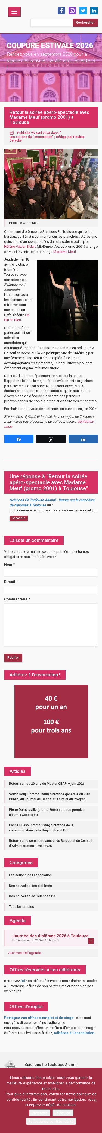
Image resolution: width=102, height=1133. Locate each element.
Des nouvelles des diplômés (30, 886)
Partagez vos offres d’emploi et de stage (38, 1018)
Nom (9, 564)
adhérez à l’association (74, 1033)
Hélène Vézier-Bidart (20, 246)
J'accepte (39, 1113)
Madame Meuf (64, 252)
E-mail (11, 582)
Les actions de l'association (31, 137)
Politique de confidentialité (51, 1121)
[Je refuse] (95, 1100)
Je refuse (63, 1113)
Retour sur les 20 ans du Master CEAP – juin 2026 (47, 784)
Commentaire (17, 599)
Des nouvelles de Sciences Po (32, 896)
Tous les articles (21, 907)
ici (23, 981)
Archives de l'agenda (24, 953)
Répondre (18, 518)
